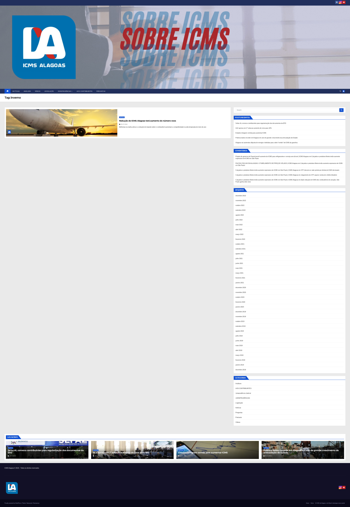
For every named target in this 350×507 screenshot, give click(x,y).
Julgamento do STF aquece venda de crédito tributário (319, 175)
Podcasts (239, 417)
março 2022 (239, 234)
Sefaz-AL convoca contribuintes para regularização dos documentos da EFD (261, 123)
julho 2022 (239, 220)
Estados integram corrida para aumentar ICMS (251, 133)
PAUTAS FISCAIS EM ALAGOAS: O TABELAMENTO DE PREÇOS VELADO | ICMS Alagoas (267, 163)
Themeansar (36, 503)
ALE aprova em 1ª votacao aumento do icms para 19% (254, 128)
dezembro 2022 (241, 195)
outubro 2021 (240, 244)
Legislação (49, 91)
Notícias (16, 91)
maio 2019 (239, 345)
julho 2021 (239, 258)
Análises (27, 91)
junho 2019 (239, 340)
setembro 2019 (240, 326)
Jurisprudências (65, 91)
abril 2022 (239, 229)
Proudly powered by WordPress (13, 503)
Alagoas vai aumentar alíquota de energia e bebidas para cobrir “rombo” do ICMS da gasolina (267, 142)
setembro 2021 (240, 249)
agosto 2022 (240, 215)
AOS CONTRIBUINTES (243, 388)
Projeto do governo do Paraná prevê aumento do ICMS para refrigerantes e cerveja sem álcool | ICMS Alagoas (272, 156)
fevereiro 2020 (240, 302)
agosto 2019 (240, 331)
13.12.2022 (183, 456)
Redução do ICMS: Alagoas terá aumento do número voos (147, 121)
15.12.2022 (98, 456)
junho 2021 (239, 263)
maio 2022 (239, 224)
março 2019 (239, 355)
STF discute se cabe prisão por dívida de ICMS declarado (320, 170)
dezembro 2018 (241, 369)
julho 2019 (239, 336)
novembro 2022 (241, 200)
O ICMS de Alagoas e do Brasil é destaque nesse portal (330, 503)
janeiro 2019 (240, 365)
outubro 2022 (240, 205)
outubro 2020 (240, 297)
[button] (340, 91)
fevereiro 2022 (240, 239)
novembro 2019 (241, 316)
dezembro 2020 (241, 287)
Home (307, 503)
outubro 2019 (240, 321)
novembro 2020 (241, 292)
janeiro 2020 (240, 307)
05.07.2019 (124, 124)
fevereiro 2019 (240, 360)
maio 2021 (239, 268)
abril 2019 (239, 350)
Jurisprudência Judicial (243, 393)
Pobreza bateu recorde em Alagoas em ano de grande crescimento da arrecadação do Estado (267, 138)
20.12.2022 (12, 456)
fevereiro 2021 (240, 278)
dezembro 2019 (241, 311)
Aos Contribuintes (85, 91)
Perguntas (100, 91)
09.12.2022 (268, 456)
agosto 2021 (240, 253)
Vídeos (37, 91)
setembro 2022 (240, 210)
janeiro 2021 (240, 282)
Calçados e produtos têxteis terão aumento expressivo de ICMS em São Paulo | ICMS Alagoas (267, 170)
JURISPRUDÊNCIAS (243, 398)
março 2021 (239, 273)
